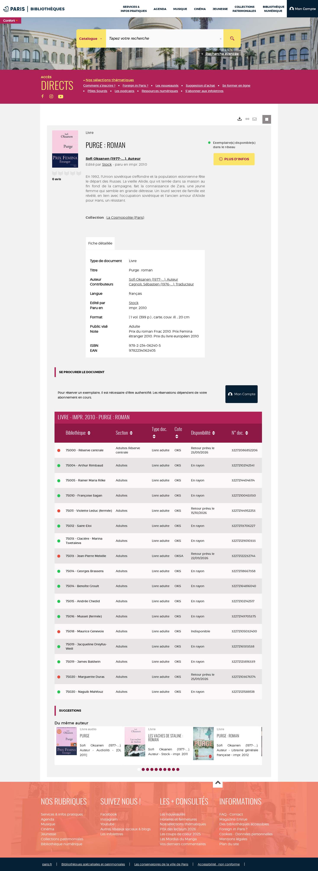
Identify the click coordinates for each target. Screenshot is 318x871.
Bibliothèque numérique (61, 844)
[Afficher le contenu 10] (177, 769)
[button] (302, 8)
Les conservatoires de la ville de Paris (161, 864)
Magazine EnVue (233, 819)
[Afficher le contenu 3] (147, 769)
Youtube (107, 824)
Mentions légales (233, 839)
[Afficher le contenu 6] (160, 769)
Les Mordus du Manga (178, 839)
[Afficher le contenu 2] (143, 769)
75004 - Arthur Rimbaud (84, 465)
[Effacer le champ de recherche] (221, 38)
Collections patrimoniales (62, 839)
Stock (107, 164)
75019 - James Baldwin (83, 662)
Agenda (47, 819)
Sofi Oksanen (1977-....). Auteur (113, 158)
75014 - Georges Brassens (85, 571)
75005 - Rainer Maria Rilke (85, 480)
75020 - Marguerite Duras (85, 677)
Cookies (225, 834)
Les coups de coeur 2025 (180, 834)
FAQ (222, 814)
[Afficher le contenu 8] (169, 769)
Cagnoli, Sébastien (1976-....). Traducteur (161, 284)
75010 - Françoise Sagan (84, 495)
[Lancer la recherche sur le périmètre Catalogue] (232, 38)
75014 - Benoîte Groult (82, 586)
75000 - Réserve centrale (84, 450)
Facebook (108, 814)
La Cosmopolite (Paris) (125, 217)
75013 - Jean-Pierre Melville (86, 556)
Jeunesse (48, 834)
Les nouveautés (172, 814)
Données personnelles (254, 834)
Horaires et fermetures (178, 819)
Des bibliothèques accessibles (244, 824)
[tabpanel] (145, 306)
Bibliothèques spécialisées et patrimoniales (93, 864)
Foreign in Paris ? (233, 829)
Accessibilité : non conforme (219, 864)
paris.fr (47, 864)
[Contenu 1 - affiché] (138, 769)
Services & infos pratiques (62, 814)
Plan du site (229, 844)
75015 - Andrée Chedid (83, 601)
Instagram (109, 819)
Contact (236, 814)
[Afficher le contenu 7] (164, 769)
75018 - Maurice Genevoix (85, 631)
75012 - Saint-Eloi (79, 526)
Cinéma (47, 829)
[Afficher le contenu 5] (156, 769)
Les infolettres (111, 834)
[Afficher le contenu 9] (173, 769)
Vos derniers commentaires (183, 844)
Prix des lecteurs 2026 (178, 829)
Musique (48, 824)
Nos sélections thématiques (183, 824)
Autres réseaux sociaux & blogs (125, 829)
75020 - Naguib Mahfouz (84, 692)
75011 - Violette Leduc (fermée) (89, 511)
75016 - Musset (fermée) (84, 616)
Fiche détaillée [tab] (100, 243)
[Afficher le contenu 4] (151, 769)
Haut (218, 783)
